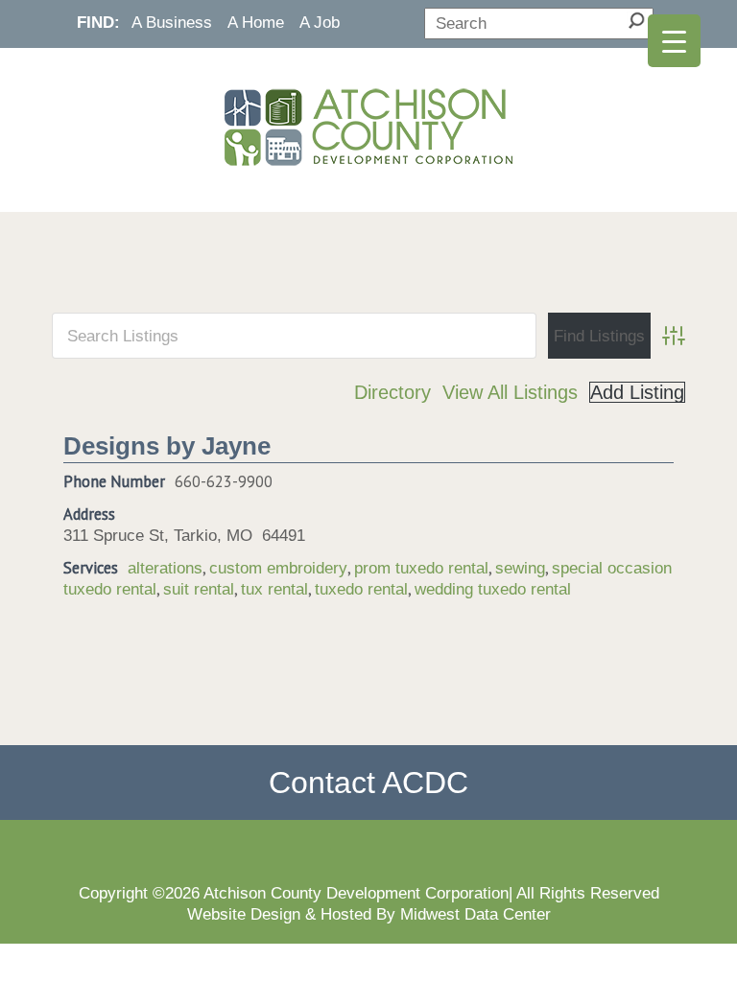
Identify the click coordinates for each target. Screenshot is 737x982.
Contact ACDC (368, 782)
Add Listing (637, 392)
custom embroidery (278, 567)
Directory (392, 392)
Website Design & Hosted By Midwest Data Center (369, 914)
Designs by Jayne (167, 446)
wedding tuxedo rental (493, 588)
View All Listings (510, 392)
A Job (319, 22)
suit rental (198, 588)
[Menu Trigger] (674, 40)
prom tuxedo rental (421, 567)
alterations (165, 567)
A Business (171, 22)
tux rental (274, 588)
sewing (520, 567)
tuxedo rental (361, 588)
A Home (255, 22)
